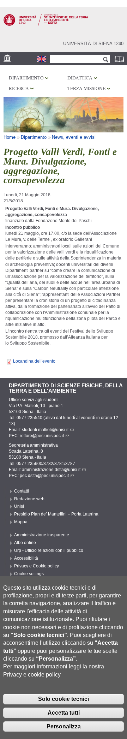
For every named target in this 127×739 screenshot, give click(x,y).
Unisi (19, 506)
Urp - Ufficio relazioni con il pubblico (48, 550)
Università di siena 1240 (93, 43)
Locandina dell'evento (34, 361)
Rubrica (120, 59)
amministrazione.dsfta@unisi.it (51, 469)
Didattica (79, 78)
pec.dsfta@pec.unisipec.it (44, 475)
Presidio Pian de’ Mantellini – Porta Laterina (56, 514)
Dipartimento (26, 78)
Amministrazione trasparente (41, 534)
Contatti (21, 491)
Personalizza (64, 726)
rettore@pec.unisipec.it (42, 435)
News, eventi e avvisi (74, 137)
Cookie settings (29, 573)
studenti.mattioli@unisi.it (45, 429)
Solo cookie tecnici (63, 699)
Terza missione (86, 88)
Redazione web (29, 498)
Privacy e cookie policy (32, 675)
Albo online (25, 542)
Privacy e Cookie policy (36, 566)
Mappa (21, 521)
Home (10, 137)
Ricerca (19, 88)
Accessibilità (26, 558)
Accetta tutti (64, 713)
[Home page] (46, 24)
